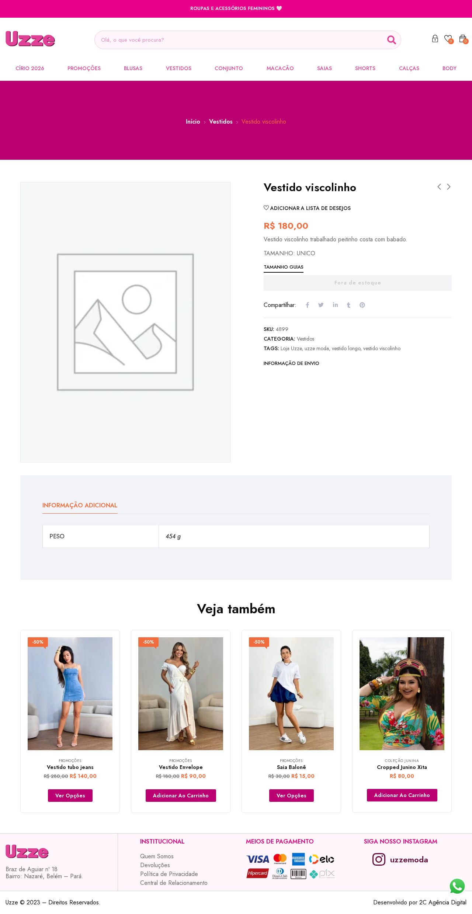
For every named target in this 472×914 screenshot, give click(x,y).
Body (449, 68)
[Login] (435, 40)
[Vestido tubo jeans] (70, 694)
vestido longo (346, 348)
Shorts (365, 68)
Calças (409, 68)
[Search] (391, 40)
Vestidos (178, 68)
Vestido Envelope (181, 767)
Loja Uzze (291, 348)
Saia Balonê (291, 767)
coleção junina (402, 760)
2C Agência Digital (442, 902)
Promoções (84, 68)
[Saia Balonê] (291, 694)
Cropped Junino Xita (402, 767)
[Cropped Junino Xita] (402, 694)
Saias (324, 68)
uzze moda (317, 348)
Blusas (133, 68)
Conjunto (229, 68)
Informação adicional (80, 505)
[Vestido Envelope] (180, 694)
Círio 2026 (29, 68)
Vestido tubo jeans (70, 767)
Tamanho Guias (283, 266)
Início (193, 121)
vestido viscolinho (381, 348)
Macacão (280, 68)
